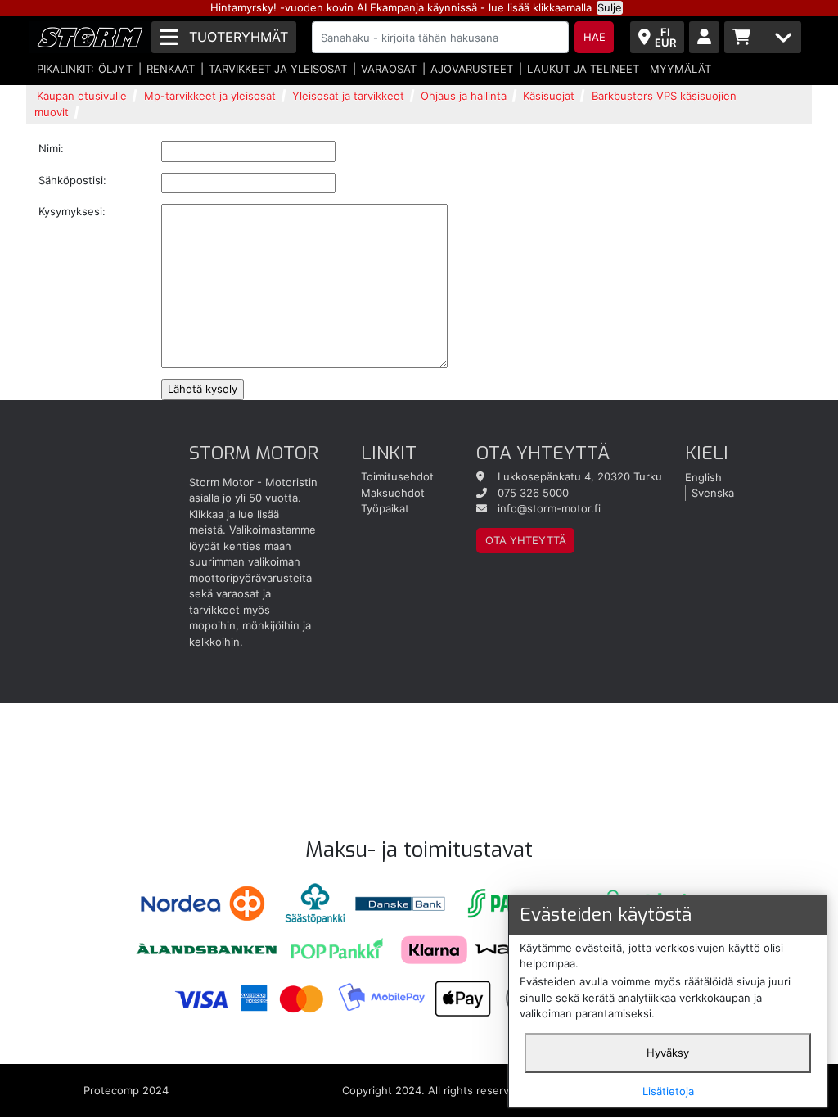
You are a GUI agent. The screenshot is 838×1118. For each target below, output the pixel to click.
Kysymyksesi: (72, 211)
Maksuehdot (393, 492)
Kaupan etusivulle (82, 95)
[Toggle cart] (762, 37)
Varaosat (389, 68)
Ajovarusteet (471, 68)
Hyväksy (668, 1052)
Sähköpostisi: (72, 180)
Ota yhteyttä (525, 540)
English (703, 476)
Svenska (713, 492)
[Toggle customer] (704, 37)
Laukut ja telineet (583, 68)
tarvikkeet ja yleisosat (278, 68)
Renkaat (170, 68)
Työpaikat (385, 508)
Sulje (609, 7)
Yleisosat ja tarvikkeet (348, 95)
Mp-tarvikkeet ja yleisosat (210, 95)
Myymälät (680, 68)
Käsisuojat (548, 95)
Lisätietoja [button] (668, 1091)
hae (594, 36)
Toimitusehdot (397, 476)
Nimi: (51, 148)
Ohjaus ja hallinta (464, 95)
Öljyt (115, 68)
